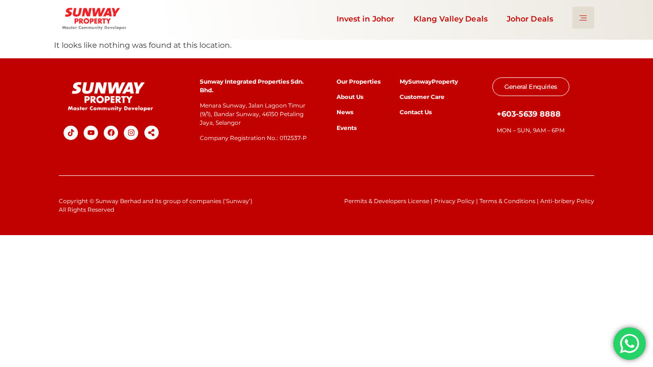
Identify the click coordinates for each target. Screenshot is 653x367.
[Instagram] (131, 133)
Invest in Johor (366, 18)
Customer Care (422, 96)
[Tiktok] (71, 133)
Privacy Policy (454, 201)
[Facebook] (111, 133)
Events (347, 127)
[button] (151, 133)
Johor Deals (530, 18)
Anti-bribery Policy (567, 201)
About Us (350, 96)
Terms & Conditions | (509, 201)
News (346, 112)
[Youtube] (91, 133)
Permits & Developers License (386, 201)
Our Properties (359, 81)
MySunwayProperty (429, 81)
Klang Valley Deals (451, 18)
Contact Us (416, 112)
